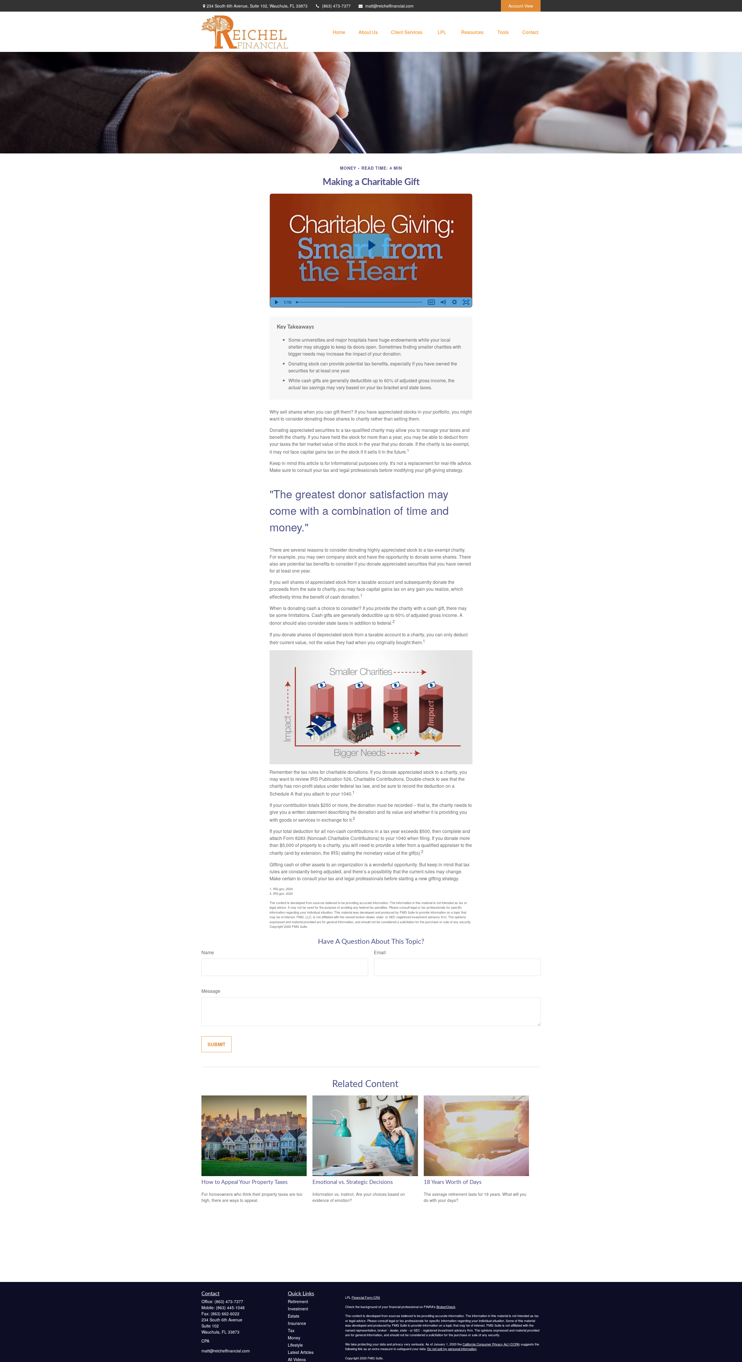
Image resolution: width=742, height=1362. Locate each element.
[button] (339, 32)
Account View (520, 6)
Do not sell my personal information (452, 1348)
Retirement (298, 1301)
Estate (293, 1316)
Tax (291, 1330)
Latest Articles (301, 1352)
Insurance (297, 1323)
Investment (298, 1309)
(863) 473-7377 (336, 6)
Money (294, 1338)
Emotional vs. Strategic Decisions (352, 1182)
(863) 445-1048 (230, 1307)
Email (380, 952)
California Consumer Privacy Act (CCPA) (491, 1344)
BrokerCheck (446, 1306)
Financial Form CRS (366, 1297)
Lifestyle (295, 1345)
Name (207, 952)
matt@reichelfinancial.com (389, 6)
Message (210, 991)
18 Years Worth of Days (452, 1182)
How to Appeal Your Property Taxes (244, 1182)
